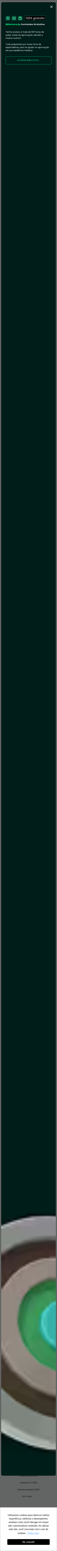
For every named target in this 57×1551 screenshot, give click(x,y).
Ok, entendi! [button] (28, 1542)
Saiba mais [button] (33, 1533)
